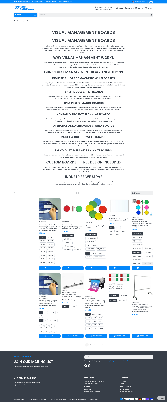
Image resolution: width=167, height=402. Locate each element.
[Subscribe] (151, 357)
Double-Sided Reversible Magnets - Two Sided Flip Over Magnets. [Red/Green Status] (72, 226)
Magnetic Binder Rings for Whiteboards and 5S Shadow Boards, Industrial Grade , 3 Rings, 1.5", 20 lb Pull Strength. (73, 297)
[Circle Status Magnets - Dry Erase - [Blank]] (96, 209)
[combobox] (96, 15)
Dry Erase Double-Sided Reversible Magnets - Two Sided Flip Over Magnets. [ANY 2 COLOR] (142, 224)
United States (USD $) (19, 399)
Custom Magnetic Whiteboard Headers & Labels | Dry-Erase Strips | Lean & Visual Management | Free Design (48, 302)
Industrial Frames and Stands (140, 304)
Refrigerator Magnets (68, 223)
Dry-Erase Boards (44, 223)
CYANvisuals (42, 221)
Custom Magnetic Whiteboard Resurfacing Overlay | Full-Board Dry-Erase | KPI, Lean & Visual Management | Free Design (49, 227)
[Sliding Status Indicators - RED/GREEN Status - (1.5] (119, 277)
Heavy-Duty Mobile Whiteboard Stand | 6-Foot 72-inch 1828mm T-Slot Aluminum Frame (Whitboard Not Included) (142, 308)
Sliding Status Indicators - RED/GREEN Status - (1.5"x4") (117, 288)
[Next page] (105, 345)
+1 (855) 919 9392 (104, 7)
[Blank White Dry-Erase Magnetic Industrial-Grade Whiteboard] (119, 206)
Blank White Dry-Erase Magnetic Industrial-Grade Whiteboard (119, 220)
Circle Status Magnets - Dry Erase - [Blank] (96, 227)
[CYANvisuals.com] (24, 8)
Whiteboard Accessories (69, 292)
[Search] (151, 15)
